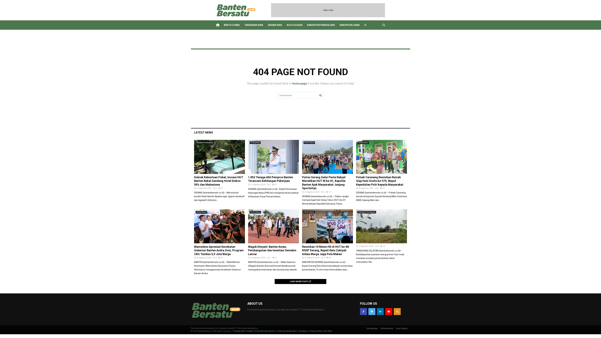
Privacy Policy (316, 331)
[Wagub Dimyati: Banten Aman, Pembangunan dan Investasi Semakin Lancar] (273, 226)
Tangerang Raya (253, 25)
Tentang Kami (239, 331)
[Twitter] (371, 311)
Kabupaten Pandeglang (321, 25)
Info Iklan (328, 331)
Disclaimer (303, 331)
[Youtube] (388, 311)
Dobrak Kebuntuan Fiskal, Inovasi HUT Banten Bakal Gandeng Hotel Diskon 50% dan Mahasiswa (218, 181)
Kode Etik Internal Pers (265, 331)
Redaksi (250, 331)
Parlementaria (386, 328)
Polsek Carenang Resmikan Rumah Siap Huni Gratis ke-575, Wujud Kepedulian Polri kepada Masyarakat (379, 181)
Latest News (203, 132)
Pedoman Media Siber (287, 331)
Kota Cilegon (294, 25)
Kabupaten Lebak (350, 25)
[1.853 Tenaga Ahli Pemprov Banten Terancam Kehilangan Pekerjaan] (273, 157)
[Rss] (397, 311)
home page (299, 83)
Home (217, 25)
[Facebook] (363, 311)
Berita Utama (232, 25)
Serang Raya (275, 25)
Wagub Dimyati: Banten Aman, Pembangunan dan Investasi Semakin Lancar (272, 250)
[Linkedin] (380, 311)
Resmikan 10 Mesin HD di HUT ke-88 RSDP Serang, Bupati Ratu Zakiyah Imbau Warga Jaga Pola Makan (325, 250)
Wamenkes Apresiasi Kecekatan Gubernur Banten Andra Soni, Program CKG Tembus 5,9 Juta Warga (219, 250)
